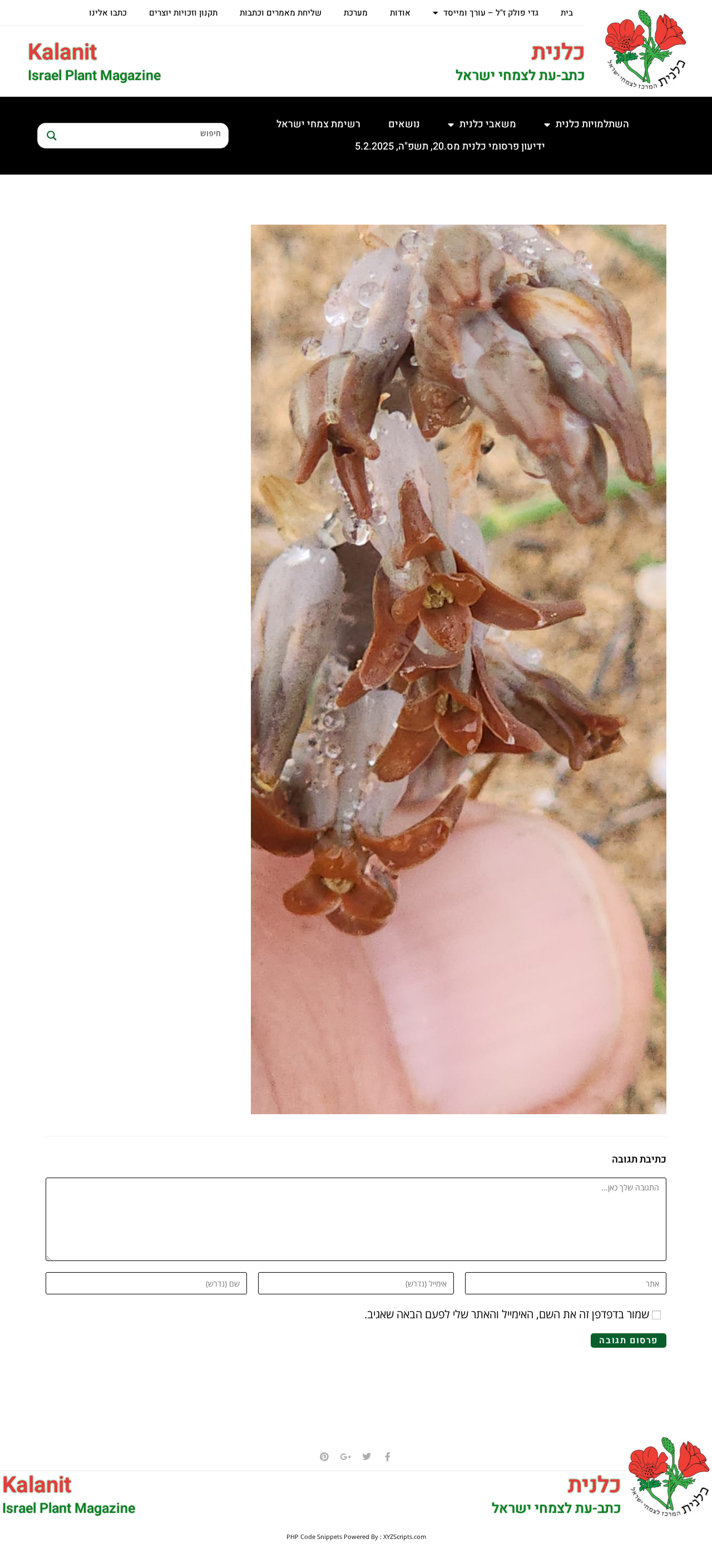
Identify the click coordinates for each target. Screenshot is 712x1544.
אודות (400, 13)
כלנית (558, 52)
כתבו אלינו (108, 13)
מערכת (356, 13)
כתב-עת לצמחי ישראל (520, 76)
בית (567, 13)
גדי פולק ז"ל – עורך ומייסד (490, 13)
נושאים (404, 124)
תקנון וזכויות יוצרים (183, 13)
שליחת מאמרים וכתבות (281, 13)
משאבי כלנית (487, 124)
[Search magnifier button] (50, 135)
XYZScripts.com (404, 1536)
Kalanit (62, 52)
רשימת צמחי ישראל (318, 124)
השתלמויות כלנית (592, 124)
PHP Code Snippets (314, 1536)
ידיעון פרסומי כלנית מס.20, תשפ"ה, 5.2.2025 (450, 146)
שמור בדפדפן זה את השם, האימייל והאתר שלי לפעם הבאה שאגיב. (506, 1314)
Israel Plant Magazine (94, 76)
